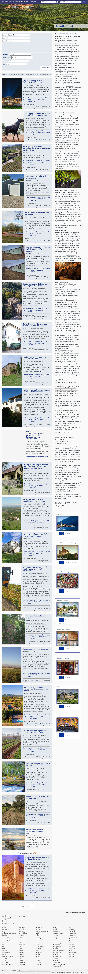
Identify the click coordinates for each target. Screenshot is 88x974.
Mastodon (68, 972)
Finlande (38, 935)
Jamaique (22, 944)
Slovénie (4, 960)
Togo (37, 958)
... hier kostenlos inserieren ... (75, 912)
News (26, 1)
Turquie (38, 962)
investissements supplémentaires (63, 132)
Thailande (22, 964)
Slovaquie (5, 958)
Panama (21, 952)
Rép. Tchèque (56, 952)
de (32, 1)
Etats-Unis (22, 941)
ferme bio (22, 916)
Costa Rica (72, 933)
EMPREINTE (83, 972)
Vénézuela (55, 960)
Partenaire (19, 1)
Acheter (5, 1)
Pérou (37, 950)
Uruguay (55, 958)
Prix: (4, 64)
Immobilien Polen (65, 390)
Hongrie (72, 939)
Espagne (21, 937)
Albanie (4, 927)
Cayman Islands (57, 933)
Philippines (39, 952)
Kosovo (21, 948)
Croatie (4, 935)
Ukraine (38, 964)
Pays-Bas (21, 956)
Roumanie (55, 954)
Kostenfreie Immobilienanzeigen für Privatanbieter (66, 438)
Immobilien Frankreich (62, 388)
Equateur (22, 935)
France (38, 937)
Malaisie (55, 948)
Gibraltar (55, 939)
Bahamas (38, 927)
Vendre (11, 1)
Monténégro (6, 952)
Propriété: (6, 54)
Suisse (21, 960)
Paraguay (22, 954)
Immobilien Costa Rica (69, 391)
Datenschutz (75, 972)
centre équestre (7, 918)
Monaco (4, 950)
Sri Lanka (5, 962)
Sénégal (72, 956)
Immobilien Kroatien (66, 395)
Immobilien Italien (60, 386)
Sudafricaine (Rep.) (8, 964)
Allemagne (5, 929)
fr (37, 1)
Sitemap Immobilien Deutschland (59, 965)
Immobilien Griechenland (63, 393)
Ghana (54, 937)
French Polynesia (41, 939)
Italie (20, 943)
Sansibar (72, 954)
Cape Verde (56, 931)
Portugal (38, 956)
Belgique (38, 929)
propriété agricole (8, 923)
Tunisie (38, 960)
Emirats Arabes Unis (8, 941)
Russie (71, 950)
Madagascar (56, 946)
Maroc (71, 944)
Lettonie (38, 943)
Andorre (4, 931)
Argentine (22, 927)
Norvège (4, 954)
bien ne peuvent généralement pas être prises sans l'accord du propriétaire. (65, 148)
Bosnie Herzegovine (42, 931)
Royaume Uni (56, 956)
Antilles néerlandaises (9, 933)
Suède (21, 958)
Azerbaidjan (23, 933)
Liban (37, 944)
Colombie (72, 931)
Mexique (72, 948)
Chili (70, 927)
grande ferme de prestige (7, 921)
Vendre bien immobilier (44, 971)
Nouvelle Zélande (7, 956)
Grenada (72, 935)
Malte (71, 943)
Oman (21, 950)
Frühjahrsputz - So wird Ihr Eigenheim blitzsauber (36, 74)
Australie (22, 929)
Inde (70, 941)
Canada (55, 929)
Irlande (4, 944)
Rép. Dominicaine (58, 950)
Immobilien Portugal (73, 386)
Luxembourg (56, 943)
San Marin (72, 952)
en (35, 1)
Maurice (72, 946)
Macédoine (56, 944)
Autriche (21, 931)
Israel (3, 948)
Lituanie (38, 948)
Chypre (71, 929)
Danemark (5, 937)
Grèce (54, 941)
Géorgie (55, 935)
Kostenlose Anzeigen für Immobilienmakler (62, 442)
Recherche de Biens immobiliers (26, 971)
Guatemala (73, 937)
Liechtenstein (40, 946)
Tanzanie (22, 962)
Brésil (37, 933)
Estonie (21, 939)
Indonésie (5, 943)
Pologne (38, 954)
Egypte (4, 939)
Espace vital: (7, 57)
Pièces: (5, 61)
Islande (4, 946)
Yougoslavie (56, 962)
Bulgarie (55, 927)
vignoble (4, 916)
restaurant (69, 86)
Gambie (38, 941)
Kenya (21, 946)
